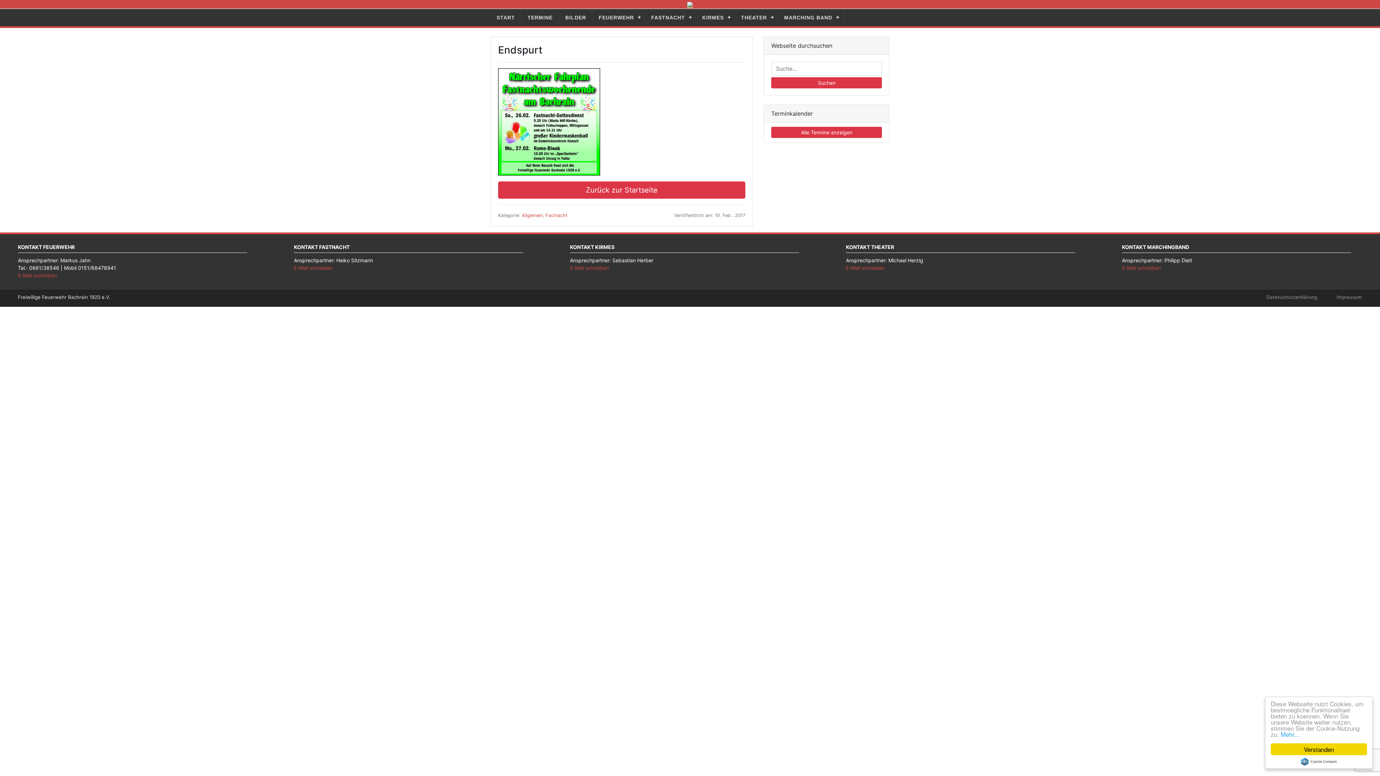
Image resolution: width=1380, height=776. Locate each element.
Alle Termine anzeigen (826, 132)
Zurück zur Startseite (622, 190)
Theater (754, 17)
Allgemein (532, 215)
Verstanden (1319, 749)
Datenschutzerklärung (1291, 297)
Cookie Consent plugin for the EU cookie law (1319, 762)
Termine (540, 17)
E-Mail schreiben (37, 275)
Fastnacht (668, 17)
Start (506, 17)
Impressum (1349, 297)
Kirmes (713, 17)
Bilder (575, 17)
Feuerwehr (616, 17)
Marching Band (808, 17)
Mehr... (1290, 734)
